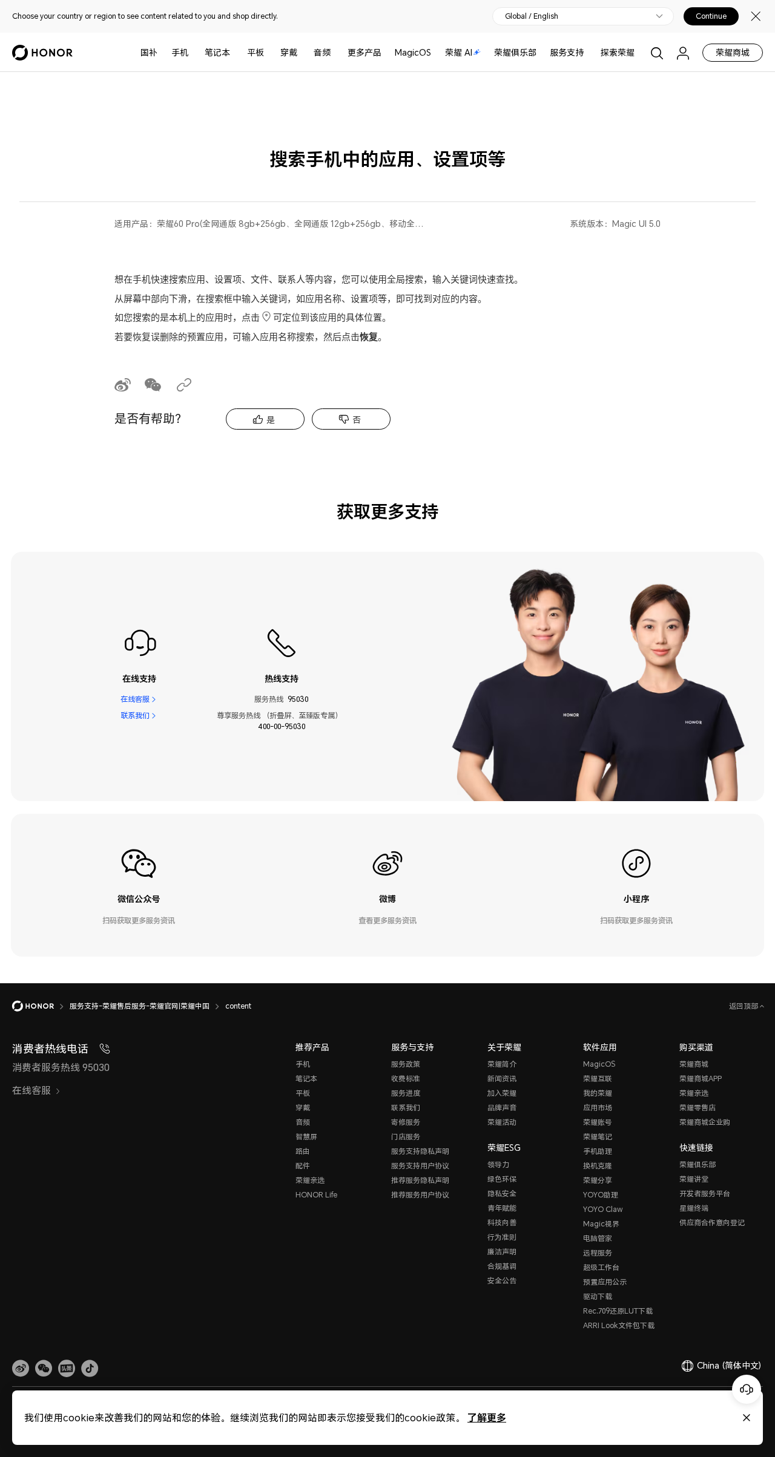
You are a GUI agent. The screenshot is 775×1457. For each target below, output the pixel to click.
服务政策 (405, 1064)
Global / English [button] (531, 16)
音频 (322, 52)
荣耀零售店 (697, 1107)
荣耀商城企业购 (704, 1122)
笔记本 (217, 52)
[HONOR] (41, 1006)
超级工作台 (601, 1267)
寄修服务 (405, 1122)
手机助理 (597, 1151)
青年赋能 (501, 1208)
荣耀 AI (458, 52)
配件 (302, 1165)
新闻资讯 (501, 1078)
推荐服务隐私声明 (420, 1180)
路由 (302, 1151)
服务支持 (567, 52)
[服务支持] (588, 52)
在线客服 (135, 699)
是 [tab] (270, 419)
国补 (148, 52)
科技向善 (501, 1222)
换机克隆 (597, 1165)
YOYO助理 (600, 1194)
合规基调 (501, 1266)
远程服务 (597, 1252)
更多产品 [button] (364, 52)
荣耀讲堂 (693, 1179)
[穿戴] (302, 52)
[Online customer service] (746, 1389)
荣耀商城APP (700, 1078)
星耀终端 (693, 1208)
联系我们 (135, 715)
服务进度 (405, 1093)
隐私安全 (501, 1193)
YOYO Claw (603, 1209)
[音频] (335, 52)
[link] (20, 1368)
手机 (179, 52)
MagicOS (413, 52)
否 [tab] (356, 419)
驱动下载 (597, 1296)
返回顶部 (744, 1005)
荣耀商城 (733, 52)
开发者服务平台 (704, 1193)
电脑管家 (597, 1238)
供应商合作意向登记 (712, 1222)
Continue (711, 16)
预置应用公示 (605, 1281)
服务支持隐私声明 (420, 1151)
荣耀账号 (597, 1122)
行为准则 (501, 1237)
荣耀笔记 (597, 1136)
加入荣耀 (501, 1093)
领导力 (498, 1164)
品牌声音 (501, 1107)
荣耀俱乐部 (515, 52)
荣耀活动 (501, 1122)
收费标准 (405, 1078)
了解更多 (486, 1417)
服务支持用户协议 (420, 1165)
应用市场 (597, 1107)
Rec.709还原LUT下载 (618, 1310)
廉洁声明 (501, 1251)
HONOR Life (316, 1194)
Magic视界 (601, 1223)
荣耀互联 (597, 1078)
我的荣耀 (597, 1093)
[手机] (193, 52)
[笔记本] (235, 52)
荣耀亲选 (310, 1180)
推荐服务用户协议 (420, 1194)
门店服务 (405, 1136)
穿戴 (288, 52)
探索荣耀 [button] (618, 52)
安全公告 (501, 1280)
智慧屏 (306, 1136)
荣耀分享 (597, 1180)
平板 (255, 52)
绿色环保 (501, 1179)
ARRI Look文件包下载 (619, 1325)
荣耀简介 (501, 1064)
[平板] (269, 52)
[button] (43, 1368)
